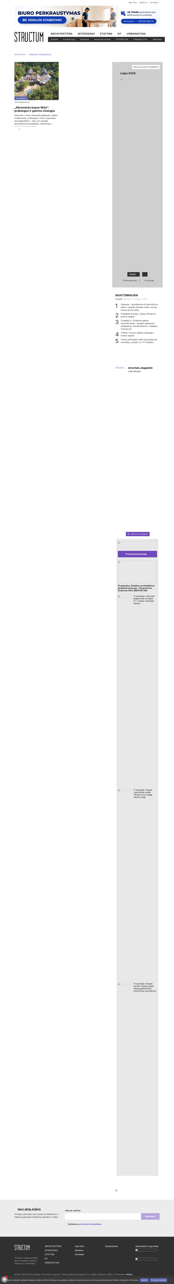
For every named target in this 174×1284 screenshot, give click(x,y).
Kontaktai (79, 1254)
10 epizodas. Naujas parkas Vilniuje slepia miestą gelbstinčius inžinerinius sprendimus (144, 987)
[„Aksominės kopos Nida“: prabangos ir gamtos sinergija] (36, 81)
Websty (129, 1274)
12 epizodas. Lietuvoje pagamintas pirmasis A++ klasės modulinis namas (143, 600)
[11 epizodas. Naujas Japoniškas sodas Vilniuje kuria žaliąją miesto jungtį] (125, 884)
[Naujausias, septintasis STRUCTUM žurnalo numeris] (126, 490)
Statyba (50, 1254)
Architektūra (21, 98)
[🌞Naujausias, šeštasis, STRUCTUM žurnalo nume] (149, 504)
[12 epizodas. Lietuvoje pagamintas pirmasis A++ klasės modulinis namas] (125, 690)
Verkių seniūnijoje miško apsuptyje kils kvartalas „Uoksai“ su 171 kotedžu (139, 341)
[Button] (145, 274)
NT (46, 1258)
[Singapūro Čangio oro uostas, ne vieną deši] (126, 427)
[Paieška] (150, 33)
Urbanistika (52, 1262)
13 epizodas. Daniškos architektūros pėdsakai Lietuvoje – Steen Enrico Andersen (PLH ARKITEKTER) (136, 588)
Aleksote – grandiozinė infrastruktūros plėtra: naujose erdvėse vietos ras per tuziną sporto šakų (139, 307)
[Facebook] (106, 1250)
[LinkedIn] (111, 1250)
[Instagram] (106, 1256)
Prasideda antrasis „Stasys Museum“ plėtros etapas (138, 315)
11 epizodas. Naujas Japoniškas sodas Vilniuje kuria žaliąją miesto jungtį (142, 794)
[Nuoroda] (29, 37)
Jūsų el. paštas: (73, 1210)
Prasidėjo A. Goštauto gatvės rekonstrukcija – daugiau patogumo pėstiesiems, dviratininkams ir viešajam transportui (139, 324)
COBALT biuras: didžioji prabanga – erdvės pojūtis (138, 334)
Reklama (79, 1250)
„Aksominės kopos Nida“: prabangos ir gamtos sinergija (34, 109)
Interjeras (51, 1250)
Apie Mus (79, 1246)
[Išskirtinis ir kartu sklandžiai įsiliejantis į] (149, 416)
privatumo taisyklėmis (90, 1224)
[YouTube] (111, 1255)
